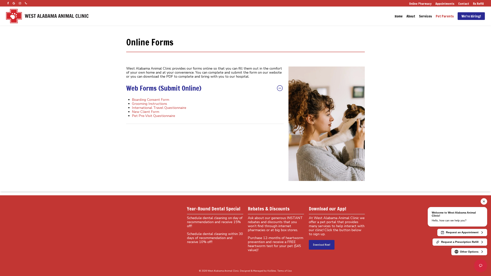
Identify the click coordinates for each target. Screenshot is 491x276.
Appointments (444, 4)
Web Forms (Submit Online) (163, 88)
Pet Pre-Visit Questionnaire (153, 115)
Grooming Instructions (149, 103)
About (410, 16)
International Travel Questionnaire (159, 107)
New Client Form (145, 111)
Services (425, 16)
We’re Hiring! (471, 16)
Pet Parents (445, 16)
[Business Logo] (47, 16)
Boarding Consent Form (150, 99)
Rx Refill (478, 4)
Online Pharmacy (420, 4)
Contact (463, 4)
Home (399, 16)
